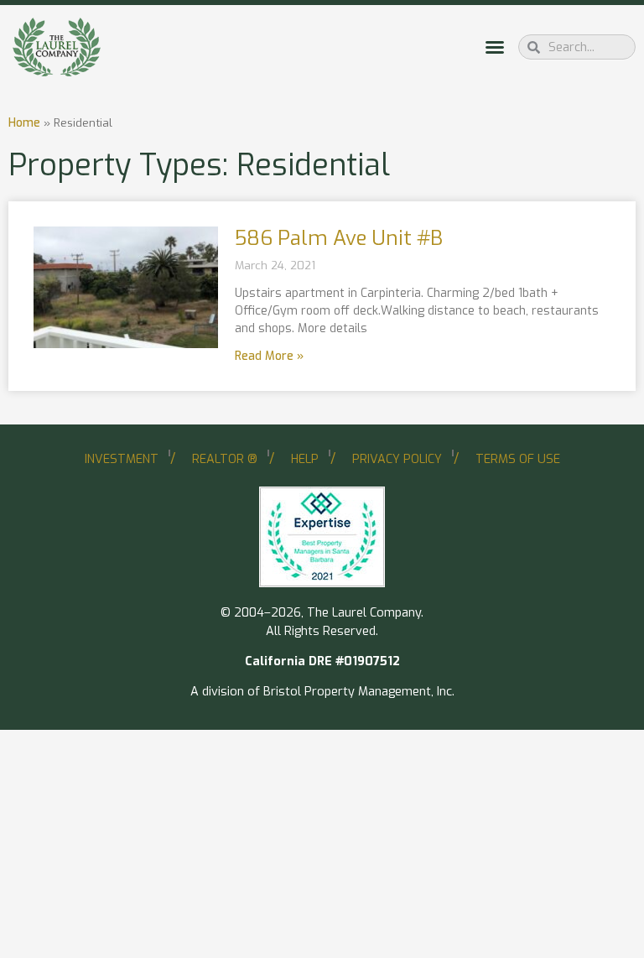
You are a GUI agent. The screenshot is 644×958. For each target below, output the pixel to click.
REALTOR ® (224, 459)
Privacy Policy (397, 459)
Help (305, 459)
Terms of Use (517, 459)
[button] (495, 47)
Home (24, 122)
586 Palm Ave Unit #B (339, 238)
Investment (121, 459)
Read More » (269, 355)
